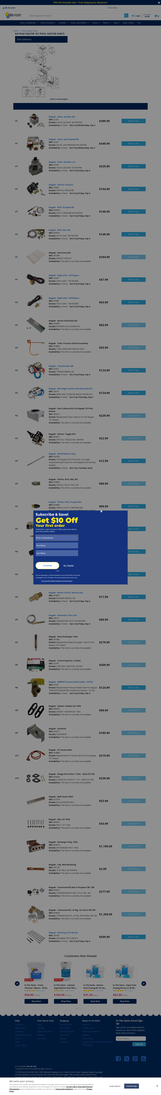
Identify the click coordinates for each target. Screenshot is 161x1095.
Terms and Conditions (64, 1089)
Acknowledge (131, 1086)
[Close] (157, 1085)
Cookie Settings (114, 1086)
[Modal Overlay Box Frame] (80, 547)
